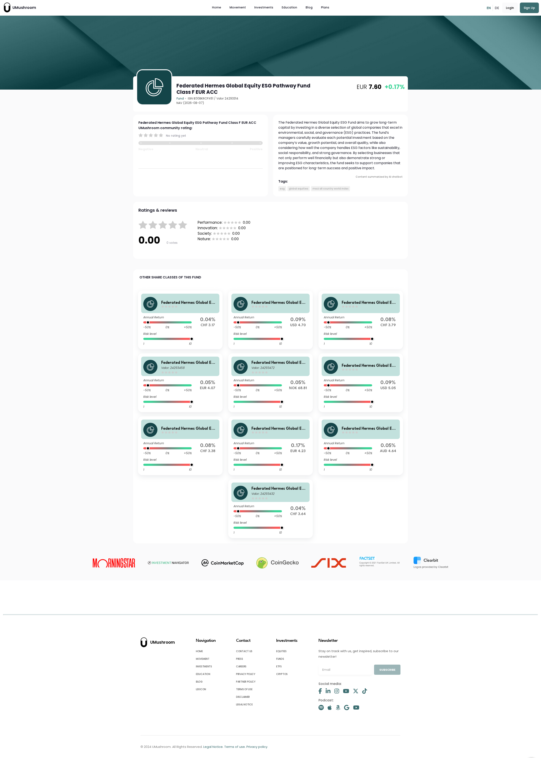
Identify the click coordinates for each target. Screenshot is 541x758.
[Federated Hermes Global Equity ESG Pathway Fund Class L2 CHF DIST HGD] (180, 319)
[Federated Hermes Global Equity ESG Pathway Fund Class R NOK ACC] (270, 382)
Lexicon (201, 689)
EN (489, 7)
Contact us (244, 651)
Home (216, 7)
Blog (309, 7)
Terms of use (244, 689)
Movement (238, 7)
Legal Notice (244, 704)
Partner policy (245, 681)
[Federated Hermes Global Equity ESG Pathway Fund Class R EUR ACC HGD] (180, 382)
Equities (281, 651)
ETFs (279, 666)
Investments (263, 7)
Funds (280, 659)
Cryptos (282, 674)
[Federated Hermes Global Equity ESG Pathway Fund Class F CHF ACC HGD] (270, 508)
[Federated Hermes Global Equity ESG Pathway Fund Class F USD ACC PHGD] (360, 382)
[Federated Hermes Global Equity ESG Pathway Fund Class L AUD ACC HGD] (360, 445)
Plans (325, 7)
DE (497, 7)
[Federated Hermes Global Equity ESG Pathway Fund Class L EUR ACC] (270, 445)
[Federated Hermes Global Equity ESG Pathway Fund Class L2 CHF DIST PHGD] (180, 445)
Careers (241, 666)
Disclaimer (243, 697)
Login (510, 8)
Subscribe (387, 670)
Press (239, 659)
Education (289, 7)
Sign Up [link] (529, 8)
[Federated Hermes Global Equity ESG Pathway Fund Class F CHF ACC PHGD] (360, 319)
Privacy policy (245, 674)
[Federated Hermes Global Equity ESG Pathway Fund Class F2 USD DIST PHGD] (270, 319)
